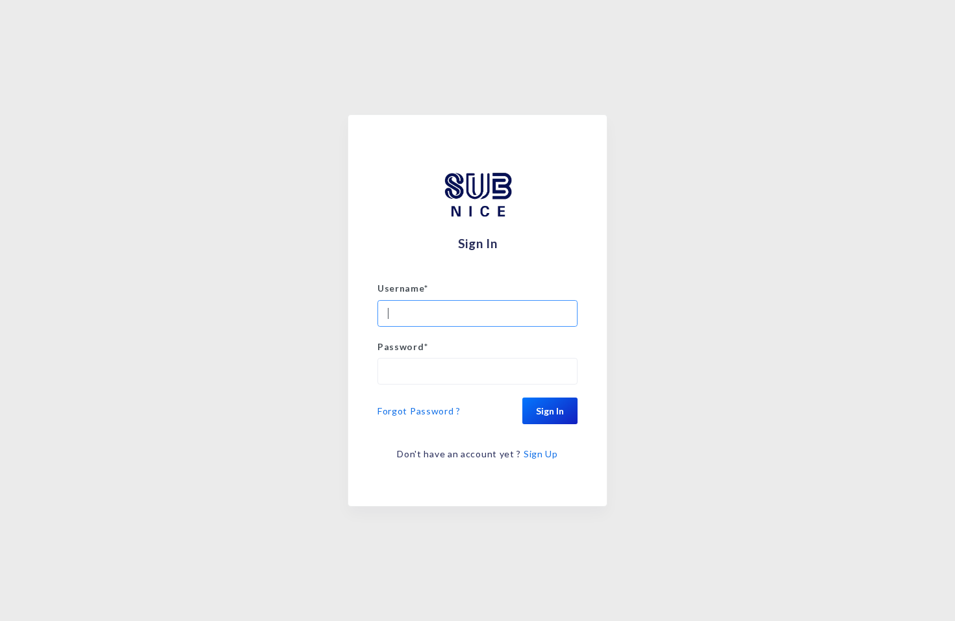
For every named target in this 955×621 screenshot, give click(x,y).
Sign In (550, 410)
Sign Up (541, 453)
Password (402, 346)
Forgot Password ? (419, 410)
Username (402, 288)
